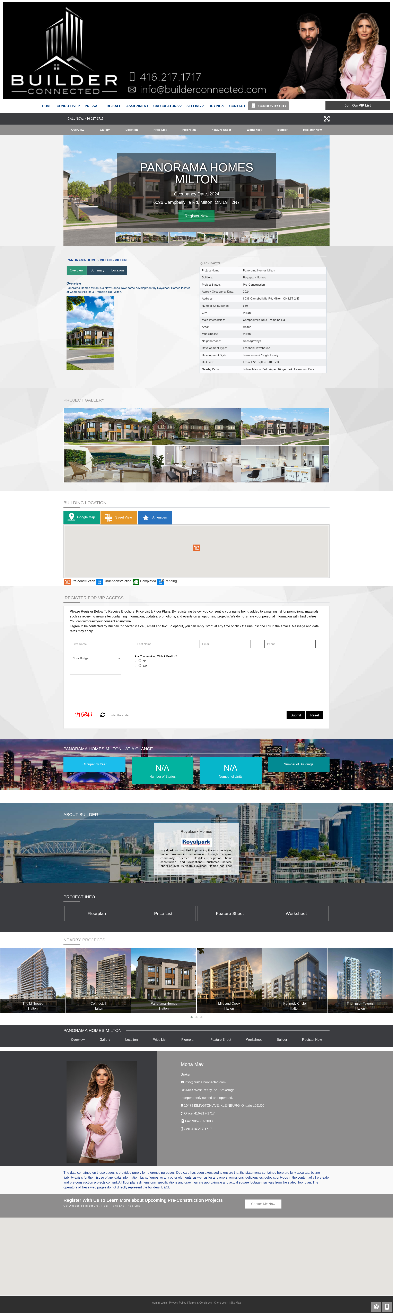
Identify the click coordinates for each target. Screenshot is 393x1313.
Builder (282, 129)
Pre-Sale (93, 106)
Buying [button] (215, 106)
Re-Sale (114, 106)
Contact (237, 106)
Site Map (235, 1302)
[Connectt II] (98, 980)
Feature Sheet (221, 129)
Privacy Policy (177, 1302)
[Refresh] (102, 715)
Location (131, 129)
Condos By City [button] (272, 106)
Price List (160, 129)
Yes (145, 665)
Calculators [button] (166, 106)
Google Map (86, 517)
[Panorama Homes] (163, 980)
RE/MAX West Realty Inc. (208, 1090)
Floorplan (189, 129)
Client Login (221, 1302)
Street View (123, 517)
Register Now (312, 129)
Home (47, 106)
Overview (77, 129)
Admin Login (159, 1302)
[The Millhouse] (33, 980)
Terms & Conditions (200, 1302)
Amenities (159, 517)
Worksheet (254, 129)
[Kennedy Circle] (294, 980)
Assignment (137, 106)
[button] (196, 548)
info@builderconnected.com (205, 1082)
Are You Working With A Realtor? (156, 656)
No (144, 661)
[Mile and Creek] (229, 980)
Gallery (105, 129)
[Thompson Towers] (360, 980)
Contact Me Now (263, 1204)
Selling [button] (194, 106)
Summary (97, 270)
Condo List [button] (67, 106)
